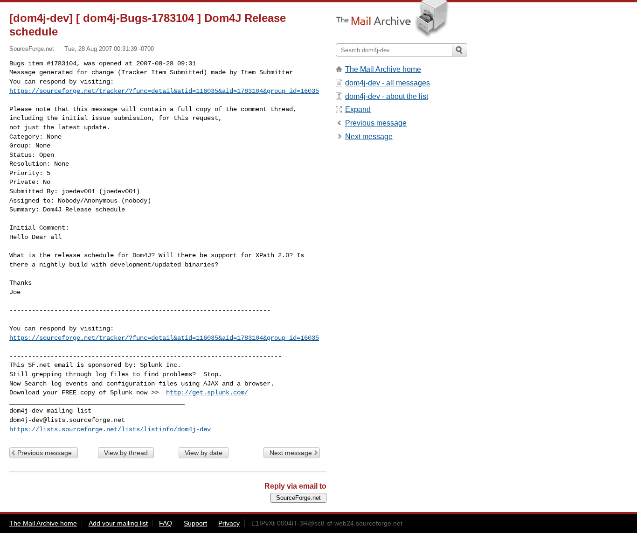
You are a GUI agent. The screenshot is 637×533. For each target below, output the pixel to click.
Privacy (229, 523)
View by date (203, 452)
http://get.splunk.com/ (207, 392)
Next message (291, 452)
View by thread (126, 452)
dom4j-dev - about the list (386, 96)
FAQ (165, 523)
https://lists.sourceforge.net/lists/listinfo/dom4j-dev (110, 429)
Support (195, 523)
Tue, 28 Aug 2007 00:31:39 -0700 (109, 48)
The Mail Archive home (383, 69)
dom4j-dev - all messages (387, 83)
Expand (358, 109)
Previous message (44, 452)
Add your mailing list (118, 523)
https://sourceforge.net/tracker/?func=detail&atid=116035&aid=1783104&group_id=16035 (164, 91)
